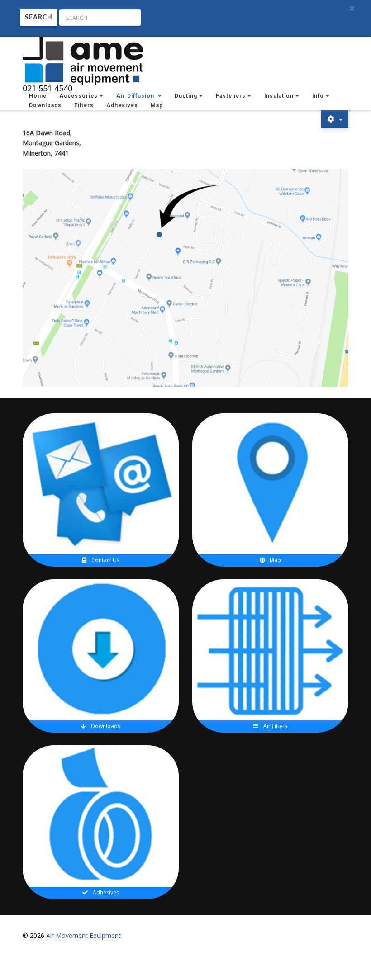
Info (318, 96)
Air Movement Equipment (83, 935)
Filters (84, 105)
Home (38, 96)
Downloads (45, 105)
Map (157, 105)
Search (38, 17)
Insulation (279, 96)
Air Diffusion (136, 96)
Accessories (78, 96)
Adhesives (122, 105)
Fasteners (231, 96)
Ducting (186, 96)
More (104, 444)
